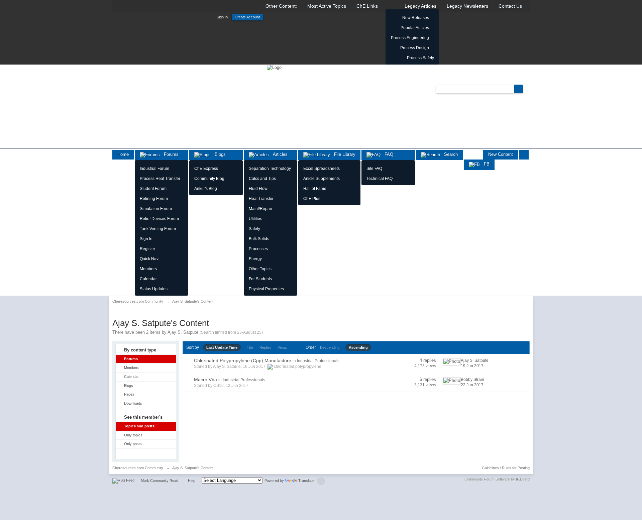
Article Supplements (321, 178)
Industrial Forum (154, 168)
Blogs (218, 154)
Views (282, 347)
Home (123, 154)
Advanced (527, 88)
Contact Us (510, 6)
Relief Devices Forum (159, 218)
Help (191, 481)
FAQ (387, 154)
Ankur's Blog (205, 188)
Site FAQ (374, 168)
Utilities (255, 218)
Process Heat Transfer (160, 178)
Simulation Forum (156, 208)
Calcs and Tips (262, 178)
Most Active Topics (326, 6)
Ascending (358, 347)
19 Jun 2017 (472, 365)
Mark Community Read (159, 481)
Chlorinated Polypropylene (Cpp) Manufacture (242, 360)
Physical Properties (266, 289)
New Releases (415, 17)
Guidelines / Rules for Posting (506, 468)
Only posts (133, 444)
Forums (169, 154)
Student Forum (153, 188)
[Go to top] (321, 481)
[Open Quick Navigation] (524, 155)
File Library (342, 154)
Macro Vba (205, 379)
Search (449, 154)
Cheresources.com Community (137, 468)
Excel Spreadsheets (321, 168)
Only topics (133, 435)
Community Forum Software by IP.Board (497, 479)
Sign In (222, 17)
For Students (260, 279)
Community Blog (209, 178)
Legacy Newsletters (467, 6)
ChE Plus (311, 198)
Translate (306, 481)
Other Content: (281, 6)
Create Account (247, 17)
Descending (329, 347)
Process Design (414, 47)
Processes (258, 248)
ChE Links (367, 6)
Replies (265, 347)
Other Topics (260, 269)
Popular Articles (415, 27)
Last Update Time (221, 347)
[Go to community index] (274, 67)
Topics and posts (139, 426)
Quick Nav (149, 258)
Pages (129, 394)
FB (485, 164)
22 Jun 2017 (472, 385)
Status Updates (154, 289)
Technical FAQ (379, 178)
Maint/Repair (260, 208)
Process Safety (420, 58)
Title (250, 347)
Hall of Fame (314, 188)
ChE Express (206, 168)
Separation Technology (270, 168)
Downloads (133, 403)
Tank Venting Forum (158, 228)
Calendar (148, 279)
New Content (500, 154)
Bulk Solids (259, 238)
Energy (255, 258)
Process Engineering (410, 37)
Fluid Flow (258, 188)
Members (148, 269)
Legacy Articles (420, 6)
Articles (278, 154)
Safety (254, 228)
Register (147, 248)
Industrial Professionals (318, 360)
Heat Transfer (261, 198)
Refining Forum (154, 198)
